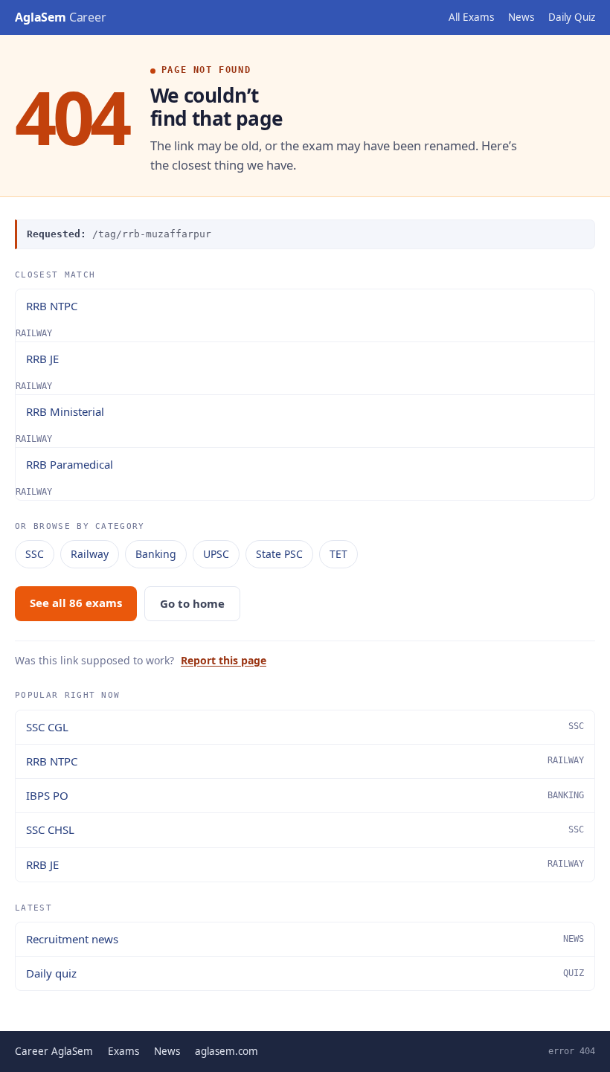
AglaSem (60, 17)
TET (338, 554)
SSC (34, 554)
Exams (123, 1051)
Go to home (192, 603)
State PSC (279, 554)
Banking (155, 554)
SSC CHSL (305, 829)
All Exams (471, 17)
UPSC (216, 554)
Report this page (223, 660)
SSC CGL (305, 726)
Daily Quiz (571, 17)
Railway (90, 554)
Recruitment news (305, 938)
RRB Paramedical (69, 464)
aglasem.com (226, 1051)
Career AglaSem (54, 1051)
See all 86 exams (76, 602)
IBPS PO (305, 795)
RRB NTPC (51, 305)
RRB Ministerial (65, 411)
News (521, 17)
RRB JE (42, 358)
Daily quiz (305, 973)
